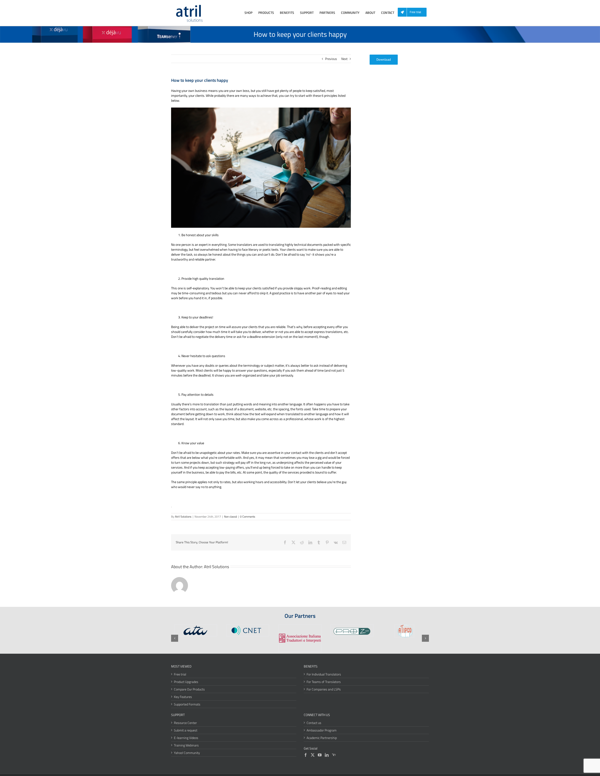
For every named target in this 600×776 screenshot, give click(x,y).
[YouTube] (320, 755)
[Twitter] (313, 755)
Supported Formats (187, 704)
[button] (174, 638)
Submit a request (185, 730)
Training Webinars (186, 745)
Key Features (183, 696)
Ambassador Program (322, 730)
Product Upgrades (186, 681)
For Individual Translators (324, 674)
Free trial (180, 674)
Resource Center (185, 722)
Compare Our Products (189, 689)
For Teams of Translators (324, 681)
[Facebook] (306, 755)
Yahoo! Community (187, 752)
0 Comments (247, 516)
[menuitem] (414, 12)
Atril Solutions (183, 516)
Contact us (314, 722)
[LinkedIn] (327, 755)
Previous (331, 58)
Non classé (230, 516)
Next (344, 58)
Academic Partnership (322, 737)
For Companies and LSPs (324, 689)
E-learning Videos (186, 737)
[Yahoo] (334, 755)
